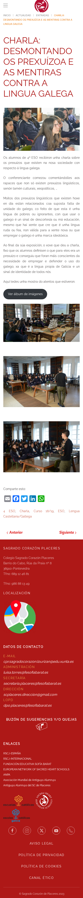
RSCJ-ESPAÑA (12, 753)
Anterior (16, 532)
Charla (24, 511)
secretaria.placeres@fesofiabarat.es (32, 683)
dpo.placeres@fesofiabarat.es (27, 705)
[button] (5, 5)
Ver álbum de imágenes (25, 294)
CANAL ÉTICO (41, 878)
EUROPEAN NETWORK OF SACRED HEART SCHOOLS (36, 769)
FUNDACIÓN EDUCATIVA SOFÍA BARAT (27, 764)
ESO (61, 511)
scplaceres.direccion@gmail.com (30, 694)
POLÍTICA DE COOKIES (41, 866)
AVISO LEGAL (42, 843)
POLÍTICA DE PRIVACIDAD (41, 855)
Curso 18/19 (44, 511)
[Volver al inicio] (41, 5)
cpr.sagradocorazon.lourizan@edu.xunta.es (38, 661)
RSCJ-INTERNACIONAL (17, 758)
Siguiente (66, 532)
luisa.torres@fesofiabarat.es (25, 672)
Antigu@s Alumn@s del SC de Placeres (26, 785)
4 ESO (9, 511)
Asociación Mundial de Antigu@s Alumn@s (29, 780)
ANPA (6, 774)
